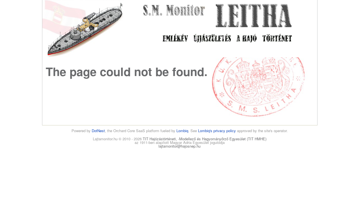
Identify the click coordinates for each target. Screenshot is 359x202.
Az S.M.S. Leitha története (277, 38)
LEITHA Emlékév (175, 38)
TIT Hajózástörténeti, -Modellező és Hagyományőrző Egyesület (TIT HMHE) (204, 138)
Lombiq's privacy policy (217, 130)
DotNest (98, 130)
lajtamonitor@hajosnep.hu (179, 146)
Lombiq (182, 130)
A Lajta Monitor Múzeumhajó (246, 38)
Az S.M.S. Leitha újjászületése (212, 38)
